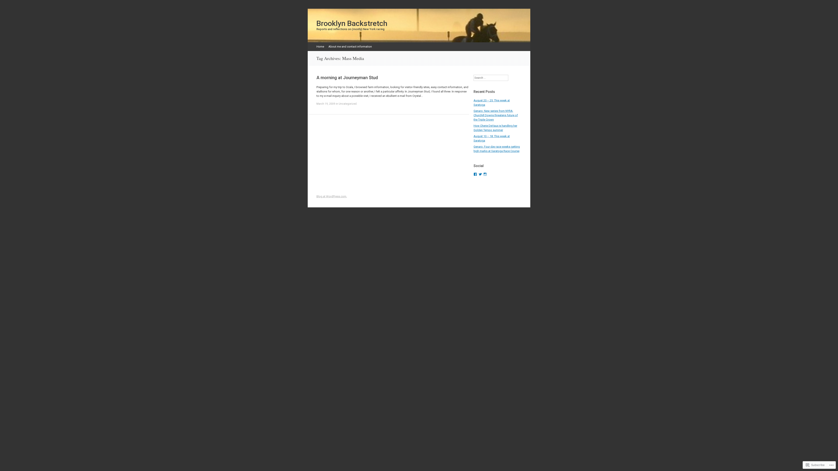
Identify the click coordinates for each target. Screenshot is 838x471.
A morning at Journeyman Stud (347, 77)
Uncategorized (348, 103)
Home (320, 46)
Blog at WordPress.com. (331, 196)
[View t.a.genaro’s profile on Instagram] (485, 174)
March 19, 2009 (325, 103)
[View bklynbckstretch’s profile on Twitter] (480, 174)
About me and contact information (350, 46)
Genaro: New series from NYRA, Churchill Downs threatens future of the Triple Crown (496, 115)
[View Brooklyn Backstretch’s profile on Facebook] (475, 174)
